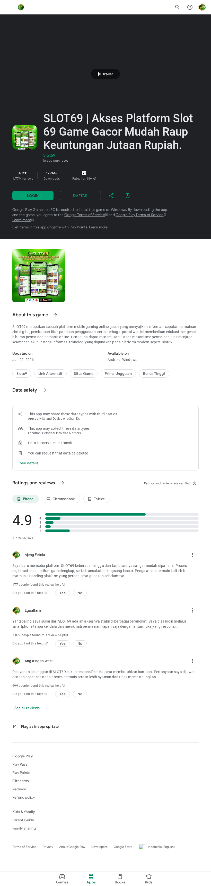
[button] (94, 178)
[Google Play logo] (21, 7)
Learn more (21, 220)
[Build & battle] (84, 373)
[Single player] (154, 373)
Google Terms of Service (84, 214)
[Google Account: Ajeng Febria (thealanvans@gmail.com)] (202, 7)
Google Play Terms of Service (140, 214)
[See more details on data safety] (29, 463)
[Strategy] (50, 373)
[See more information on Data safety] (44, 390)
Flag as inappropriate (35, 726)
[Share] (111, 195)
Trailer (104, 74)
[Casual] (118, 373)
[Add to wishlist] (127, 195)
